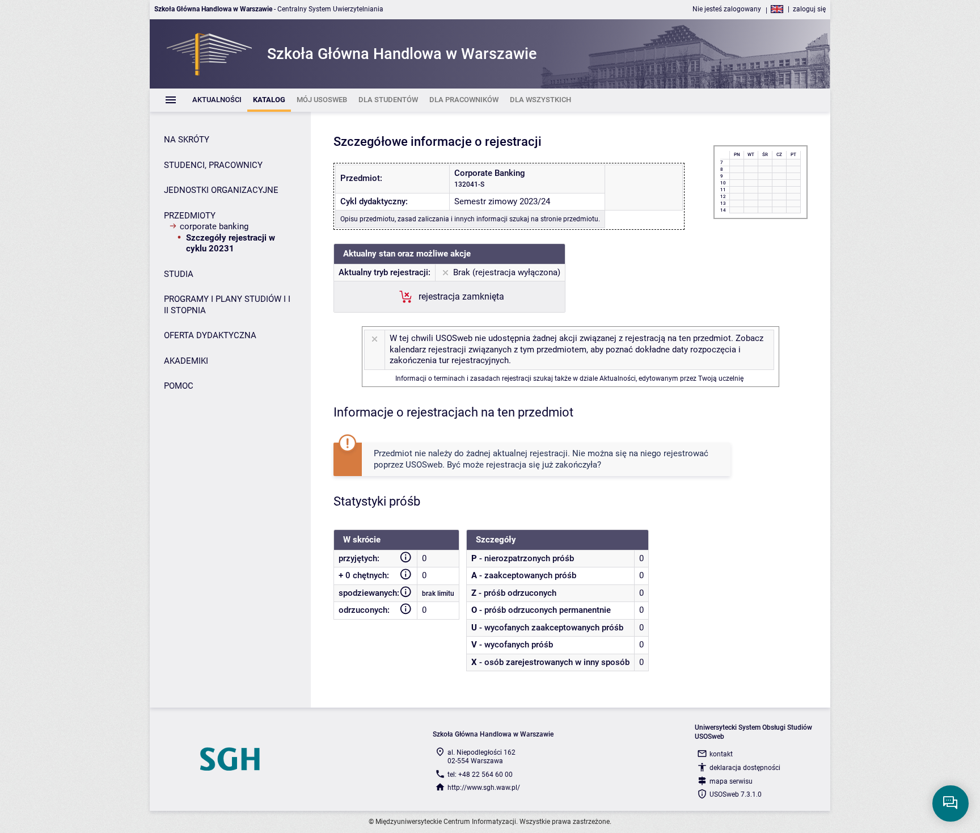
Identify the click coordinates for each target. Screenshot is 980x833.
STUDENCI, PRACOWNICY (213, 165)
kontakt (721, 754)
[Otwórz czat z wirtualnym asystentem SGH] (950, 803)
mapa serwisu (731, 781)
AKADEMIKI (186, 361)
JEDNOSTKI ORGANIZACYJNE (221, 190)
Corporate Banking (214, 226)
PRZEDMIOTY (190, 216)
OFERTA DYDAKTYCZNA (210, 335)
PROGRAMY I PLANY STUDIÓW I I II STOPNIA (227, 304)
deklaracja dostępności (744, 768)
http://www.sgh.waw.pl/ (483, 788)
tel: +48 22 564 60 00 (480, 775)
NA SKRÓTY (186, 139)
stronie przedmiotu (569, 219)
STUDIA (178, 274)
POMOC (178, 386)
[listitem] (217, 100)
